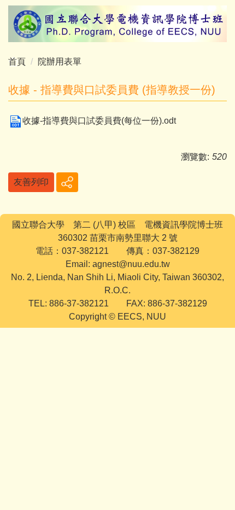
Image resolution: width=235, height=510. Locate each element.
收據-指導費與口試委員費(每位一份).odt (99, 120)
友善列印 (31, 182)
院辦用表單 (59, 61)
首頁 (17, 61)
